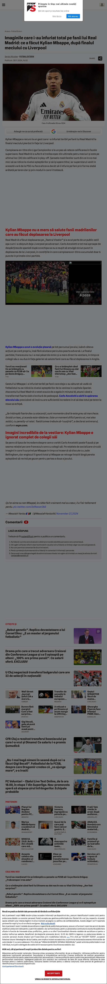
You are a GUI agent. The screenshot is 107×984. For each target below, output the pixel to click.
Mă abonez (73, 16)
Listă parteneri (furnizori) (13, 966)
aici (68, 937)
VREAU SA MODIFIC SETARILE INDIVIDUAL (52, 979)
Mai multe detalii (48, 923)
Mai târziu (57, 16)
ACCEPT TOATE (53, 973)
